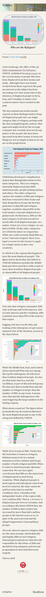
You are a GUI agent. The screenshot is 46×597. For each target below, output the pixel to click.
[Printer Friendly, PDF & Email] (23, 572)
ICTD (24, 57)
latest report (31, 73)
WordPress (38, 591)
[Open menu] (42, 8)
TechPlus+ (7, 5)
